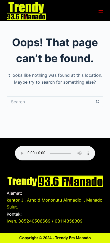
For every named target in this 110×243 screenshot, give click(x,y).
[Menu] (101, 10)
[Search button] (98, 101)
